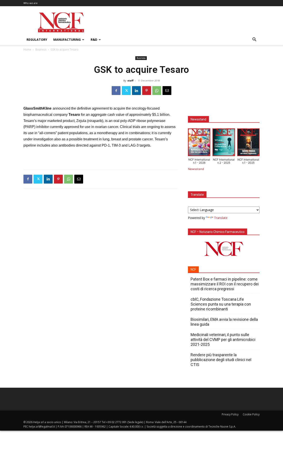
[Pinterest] (146, 90)
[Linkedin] (136, 90)
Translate (221, 218)
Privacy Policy (230, 414)
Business (40, 49)
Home (27, 49)
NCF (193, 269)
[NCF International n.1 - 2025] (248, 143)
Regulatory (37, 39)
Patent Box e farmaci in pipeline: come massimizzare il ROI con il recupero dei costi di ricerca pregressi (225, 284)
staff (130, 80)
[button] (254, 40)
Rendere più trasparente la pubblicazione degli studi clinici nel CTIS (221, 359)
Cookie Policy (251, 414)
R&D (94, 39)
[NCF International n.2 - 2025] (223, 143)
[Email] (167, 90)
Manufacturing (67, 39)
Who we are (30, 3)
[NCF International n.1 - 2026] (199, 143)
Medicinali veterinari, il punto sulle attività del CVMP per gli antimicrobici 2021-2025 (223, 339)
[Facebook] (116, 90)
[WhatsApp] (156, 90)
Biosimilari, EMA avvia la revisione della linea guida (224, 322)
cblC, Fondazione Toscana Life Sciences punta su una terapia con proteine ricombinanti (221, 304)
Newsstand (196, 169)
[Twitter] (126, 90)
